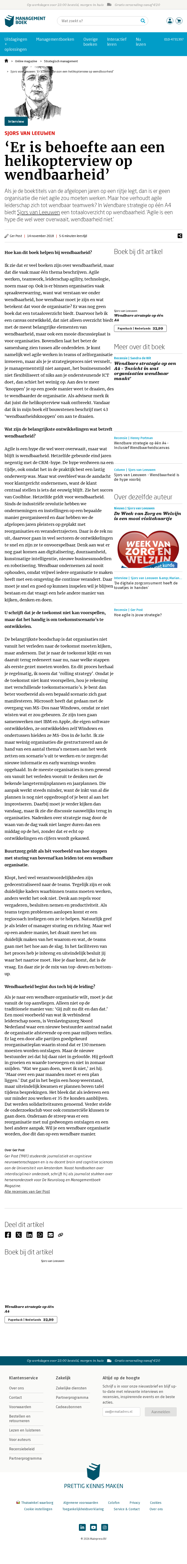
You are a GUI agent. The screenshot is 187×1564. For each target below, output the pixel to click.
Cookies (155, 1503)
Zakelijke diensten (71, 1388)
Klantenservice (23, 1377)
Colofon (113, 1503)
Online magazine (26, 61)
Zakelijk (63, 1377)
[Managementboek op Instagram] (104, 1527)
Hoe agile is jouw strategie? (138, 615)
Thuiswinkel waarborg (37, 1503)
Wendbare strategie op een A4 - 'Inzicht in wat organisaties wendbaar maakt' (145, 371)
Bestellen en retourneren (20, 1418)
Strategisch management (61, 61)
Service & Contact (127, 1509)
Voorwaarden (20, 1407)
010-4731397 (174, 39)
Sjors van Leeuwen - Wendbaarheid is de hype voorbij (146, 477)
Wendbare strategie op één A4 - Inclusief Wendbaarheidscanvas (141, 445)
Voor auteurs (20, 1439)
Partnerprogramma (25, 1458)
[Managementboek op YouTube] (93, 1527)
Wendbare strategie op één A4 (138, 317)
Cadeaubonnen (69, 1407)
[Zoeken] (143, 20)
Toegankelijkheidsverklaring (83, 1509)
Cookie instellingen (38, 1509)
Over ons (16, 1388)
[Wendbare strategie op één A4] (130, 281)
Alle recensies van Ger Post (27, 1191)
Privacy (135, 1503)
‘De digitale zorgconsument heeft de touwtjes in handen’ (146, 585)
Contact (15, 1397)
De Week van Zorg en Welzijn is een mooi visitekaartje (147, 516)
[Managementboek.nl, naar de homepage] (25, 26)
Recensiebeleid (22, 1449)
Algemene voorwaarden (80, 1503)
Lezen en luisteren (25, 1430)
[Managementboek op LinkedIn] (82, 1527)
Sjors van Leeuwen (38, 212)
